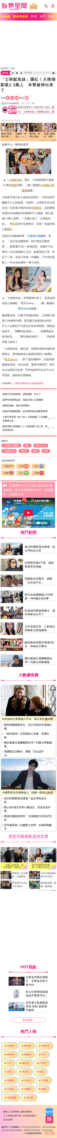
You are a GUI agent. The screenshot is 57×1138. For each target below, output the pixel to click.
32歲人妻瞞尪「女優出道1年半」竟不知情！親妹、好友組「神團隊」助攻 (50, 135)
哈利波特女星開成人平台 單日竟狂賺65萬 (27, 718)
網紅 (9, 229)
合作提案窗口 (29, 1115)
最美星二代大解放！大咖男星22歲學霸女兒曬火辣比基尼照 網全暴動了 (20, 875)
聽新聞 (5, 73)
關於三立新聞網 (11, 1112)
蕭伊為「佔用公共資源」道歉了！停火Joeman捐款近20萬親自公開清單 (35, 135)
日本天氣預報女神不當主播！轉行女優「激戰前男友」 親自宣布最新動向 (48, 875)
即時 (34, 16)
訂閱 (21, 466)
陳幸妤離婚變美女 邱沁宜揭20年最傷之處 (28, 726)
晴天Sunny (24, 308)
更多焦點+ (28, 1020)
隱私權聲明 (26, 1112)
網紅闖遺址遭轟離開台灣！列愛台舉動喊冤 (28, 744)
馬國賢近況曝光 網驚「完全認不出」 (24, 753)
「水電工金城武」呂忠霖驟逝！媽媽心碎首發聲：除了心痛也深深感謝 (13, 866)
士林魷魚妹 (15, 179)
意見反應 (7, 1119)
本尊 (15, 223)
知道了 (51, 1133)
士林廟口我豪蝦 (36, 235)
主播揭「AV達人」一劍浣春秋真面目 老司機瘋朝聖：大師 (21, 135)
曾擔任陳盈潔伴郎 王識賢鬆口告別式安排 (28, 818)
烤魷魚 (38, 207)
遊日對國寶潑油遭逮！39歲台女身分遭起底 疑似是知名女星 (42, 866)
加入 (36, 466)
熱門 (43, 16)
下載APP (8, 466)
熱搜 (52, 16)
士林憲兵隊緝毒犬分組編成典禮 (28, 383)
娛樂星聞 (4, 68)
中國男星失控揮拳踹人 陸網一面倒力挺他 (27, 792)
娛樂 (13, 68)
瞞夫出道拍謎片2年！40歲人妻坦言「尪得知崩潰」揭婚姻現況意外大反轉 (7, 135)
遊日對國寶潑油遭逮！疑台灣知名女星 (25, 800)
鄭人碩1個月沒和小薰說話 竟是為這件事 (27, 809)
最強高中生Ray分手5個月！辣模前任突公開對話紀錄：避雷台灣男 (20, 885)
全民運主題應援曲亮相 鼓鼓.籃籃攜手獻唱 (37, 1006)
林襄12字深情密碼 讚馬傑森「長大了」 (22, 394)
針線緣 (5, 16)
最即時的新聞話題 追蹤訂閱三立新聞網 (22, 400)
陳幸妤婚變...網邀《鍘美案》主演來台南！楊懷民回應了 (48, 885)
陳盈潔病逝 (20, 16)
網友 (14, 185)
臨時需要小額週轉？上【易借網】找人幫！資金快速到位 (24, 428)
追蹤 (6, 473)
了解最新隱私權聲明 (33, 1133)
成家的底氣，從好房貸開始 (15, 405)
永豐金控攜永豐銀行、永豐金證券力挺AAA (37, 981)
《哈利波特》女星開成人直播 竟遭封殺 (26, 735)
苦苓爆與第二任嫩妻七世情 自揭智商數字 (28, 827)
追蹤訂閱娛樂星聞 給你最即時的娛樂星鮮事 (24, 411)
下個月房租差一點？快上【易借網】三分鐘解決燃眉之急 (24, 419)
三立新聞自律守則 (12, 1115)
